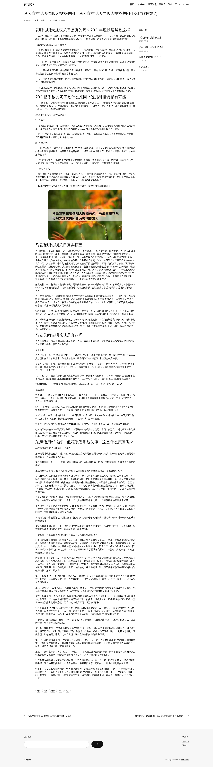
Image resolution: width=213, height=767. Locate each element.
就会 (45, 690)
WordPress (185, 759)
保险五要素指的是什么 (150, 57)
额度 (67, 690)
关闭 (38, 690)
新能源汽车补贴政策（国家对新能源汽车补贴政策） (160, 715)
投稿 (36, 20)
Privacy (184, 745)
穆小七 (43, 20)
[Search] (97, 744)
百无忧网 (29, 4)
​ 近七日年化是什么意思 (150, 37)
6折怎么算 (144, 66)
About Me (185, 742)
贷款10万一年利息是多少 (151, 47)
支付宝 (53, 690)
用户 (60, 690)
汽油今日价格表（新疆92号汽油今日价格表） (49, 715)
